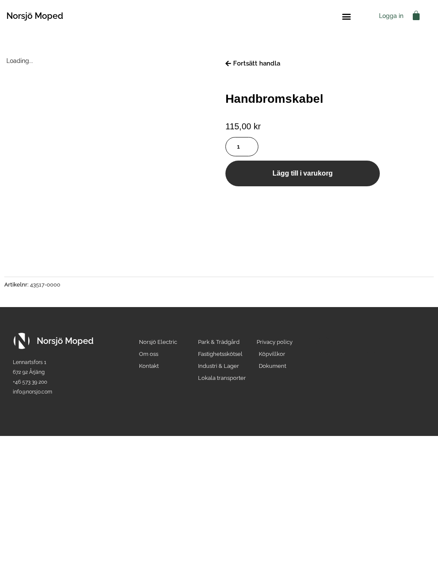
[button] (346, 16)
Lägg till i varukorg (302, 173)
